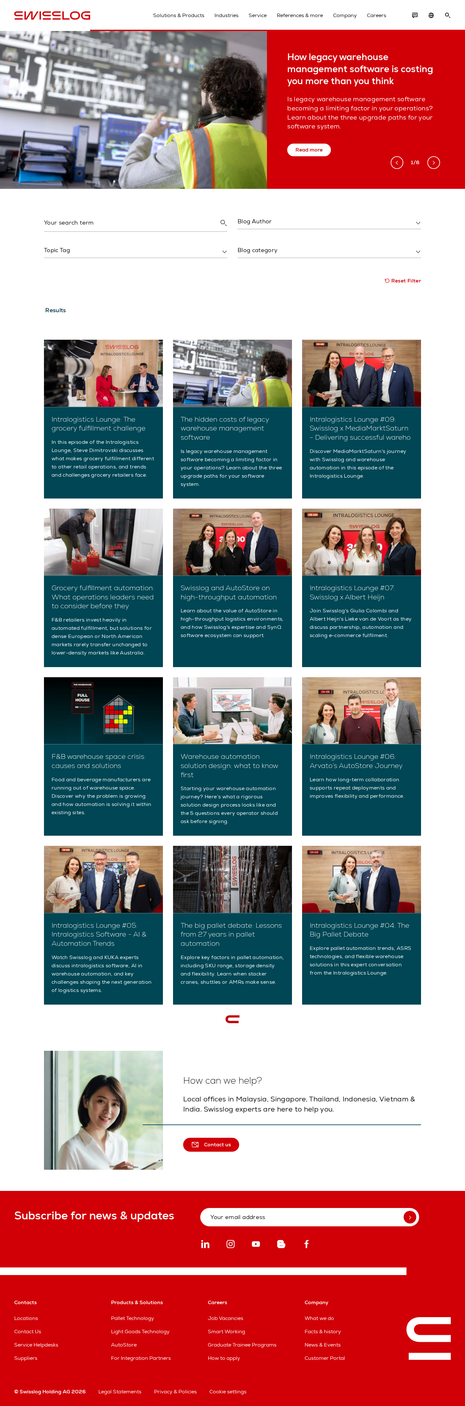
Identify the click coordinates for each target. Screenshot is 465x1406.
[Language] (431, 15)
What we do (319, 1318)
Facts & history (323, 1331)
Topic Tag (54, 263)
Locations (26, 1318)
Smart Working (226, 1331)
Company (345, 15)
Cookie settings (227, 1391)
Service (258, 15)
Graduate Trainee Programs (242, 1344)
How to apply (224, 1358)
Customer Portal (325, 1358)
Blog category (253, 263)
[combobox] (329, 221)
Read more (309, 149)
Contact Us (27, 1331)
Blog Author (251, 235)
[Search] (447, 15)
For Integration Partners (141, 1358)
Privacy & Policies (175, 1391)
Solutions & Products (178, 15)
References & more (300, 15)
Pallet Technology (132, 1318)
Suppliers (25, 1358)
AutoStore (124, 1344)
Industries (226, 15)
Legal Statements (119, 1391)
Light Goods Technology (140, 1331)
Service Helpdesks (36, 1344)
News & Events (323, 1344)
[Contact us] (415, 15)
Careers (376, 15)
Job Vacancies (225, 1318)
